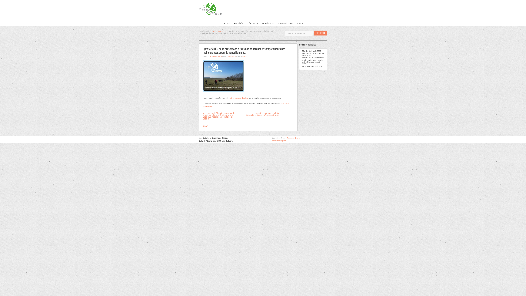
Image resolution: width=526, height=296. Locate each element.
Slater (244, 57)
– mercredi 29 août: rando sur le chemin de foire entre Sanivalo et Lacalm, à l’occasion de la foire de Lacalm (219, 116)
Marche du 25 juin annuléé (313, 57)
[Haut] (205, 126)
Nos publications (286, 23)
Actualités (238, 23)
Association (221, 31)
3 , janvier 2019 (215, 57)
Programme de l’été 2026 (312, 66)
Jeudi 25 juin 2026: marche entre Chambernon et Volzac (312, 62)
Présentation (252, 23)
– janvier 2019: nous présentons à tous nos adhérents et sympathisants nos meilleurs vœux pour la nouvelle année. (244, 50)
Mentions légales (279, 141)
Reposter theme (293, 138)
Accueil (227, 23)
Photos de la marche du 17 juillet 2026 (313, 54)
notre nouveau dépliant (238, 98)
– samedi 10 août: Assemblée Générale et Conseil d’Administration (262, 115)
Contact (300, 23)
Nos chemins (268, 23)
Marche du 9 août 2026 (311, 51)
